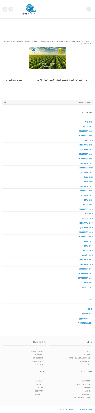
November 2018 (85, 236)
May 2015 (88, 282)
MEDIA (40, 387)
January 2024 (86, 149)
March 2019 (87, 218)
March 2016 (87, 255)
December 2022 (86, 168)
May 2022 (88, 181)
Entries (87, 313)
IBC (88, 364)
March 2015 (87, 287)
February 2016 (86, 259)
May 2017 (88, 241)
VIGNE (87, 391)
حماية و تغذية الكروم (14, 80)
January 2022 (86, 186)
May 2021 (88, 200)
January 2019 (86, 227)
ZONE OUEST (37, 361)
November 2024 (85, 135)
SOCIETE (39, 384)
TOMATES (86, 387)
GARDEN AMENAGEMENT (79, 358)
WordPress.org (85, 323)
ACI (88, 351)
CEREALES (86, 381)
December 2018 (86, 232)
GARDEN (86, 354)
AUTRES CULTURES (82, 397)
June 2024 (88, 140)
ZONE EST (39, 354)
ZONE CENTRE (37, 351)
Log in (90, 309)
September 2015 (85, 278)
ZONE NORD (38, 358)
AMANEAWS (85, 361)
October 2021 (86, 195)
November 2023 (85, 158)
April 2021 (88, 204)
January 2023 (86, 163)
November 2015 (85, 273)
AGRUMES (86, 394)
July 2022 (88, 177)
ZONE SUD (39, 364)
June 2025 (88, 122)
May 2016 (88, 246)
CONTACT (39, 391)
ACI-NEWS (39, 394)
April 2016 (88, 250)
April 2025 (88, 126)
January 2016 (86, 264)
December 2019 (86, 209)
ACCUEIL (39, 381)
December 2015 (86, 269)
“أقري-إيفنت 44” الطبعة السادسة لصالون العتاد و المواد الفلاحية (63, 80)
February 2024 (86, 145)
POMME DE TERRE (82, 384)
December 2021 (86, 191)
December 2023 (86, 154)
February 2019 (86, 223)
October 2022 (86, 172)
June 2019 (88, 214)
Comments (86, 318)
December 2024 (86, 131)
